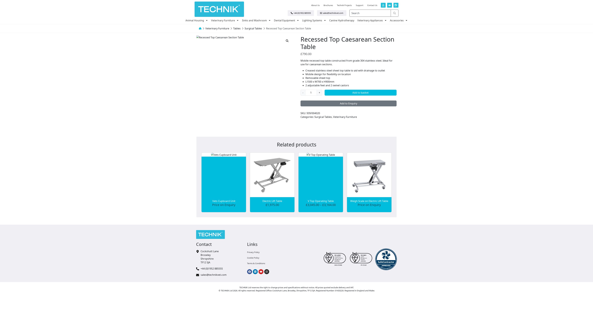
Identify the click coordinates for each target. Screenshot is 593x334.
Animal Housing (194, 20)
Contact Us (372, 5)
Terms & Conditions (256, 263)
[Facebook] (249, 271)
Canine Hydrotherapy (341, 20)
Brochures (328, 5)
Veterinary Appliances (370, 20)
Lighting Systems (312, 20)
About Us (315, 5)
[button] (287, 41)
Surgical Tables (253, 28)
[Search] (394, 13)
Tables (237, 28)
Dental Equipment (284, 20)
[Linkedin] (255, 271)
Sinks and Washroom (254, 20)
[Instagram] (266, 271)
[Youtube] (261, 271)
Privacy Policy (253, 252)
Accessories (397, 20)
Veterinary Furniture (223, 20)
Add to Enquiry (348, 103)
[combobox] (370, 13)
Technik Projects (344, 5)
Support (359, 5)
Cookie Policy (253, 257)
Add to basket (360, 92)
